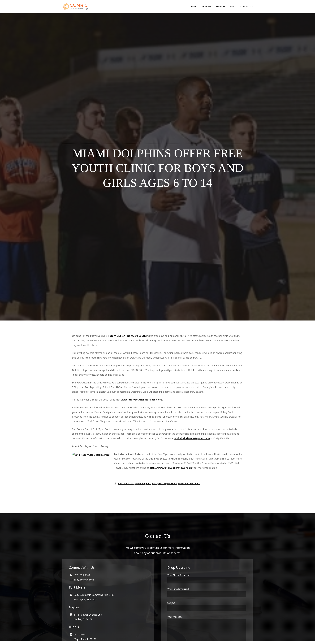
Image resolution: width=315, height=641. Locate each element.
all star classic (126, 483)
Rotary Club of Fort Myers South (127, 335)
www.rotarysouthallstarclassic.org (141, 399)
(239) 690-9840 (82, 575)
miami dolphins (143, 483)
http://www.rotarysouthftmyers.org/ (171, 467)
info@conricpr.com (84, 579)
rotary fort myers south (164, 483)
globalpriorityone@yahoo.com (192, 438)
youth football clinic (189, 483)
